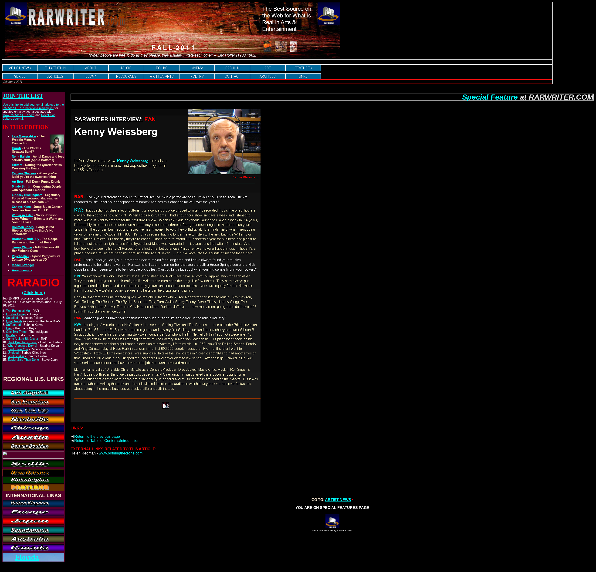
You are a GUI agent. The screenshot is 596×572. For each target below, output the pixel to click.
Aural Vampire (22, 270)
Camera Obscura (24, 173)
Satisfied (12, 318)
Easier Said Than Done (23, 359)
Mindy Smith (21, 186)
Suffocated (13, 324)
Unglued (13, 352)
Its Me (10, 335)
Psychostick (20, 256)
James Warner (22, 247)
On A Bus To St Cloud (22, 342)
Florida (27, 557)
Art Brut (18, 181)
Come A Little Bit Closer (22, 338)
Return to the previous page (97, 436)
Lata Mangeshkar (24, 136)
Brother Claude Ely (25, 239)
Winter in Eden (22, 215)
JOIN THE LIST (23, 96)
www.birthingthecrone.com (120, 453)
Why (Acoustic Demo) (22, 345)
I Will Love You (18, 349)
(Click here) (33, 292)
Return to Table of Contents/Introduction (106, 441)
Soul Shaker (16, 356)
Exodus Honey (16, 314)
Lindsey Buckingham (27, 195)
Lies (9, 328)
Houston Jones (23, 227)
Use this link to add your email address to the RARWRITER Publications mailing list (33, 106)
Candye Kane (21, 207)
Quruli (16, 148)
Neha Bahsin (21, 156)
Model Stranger (23, 265)
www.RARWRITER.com (18, 115)
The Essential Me (18, 311)
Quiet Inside (14, 321)
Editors (17, 165)
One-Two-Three (16, 331)
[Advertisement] (157, 470)
